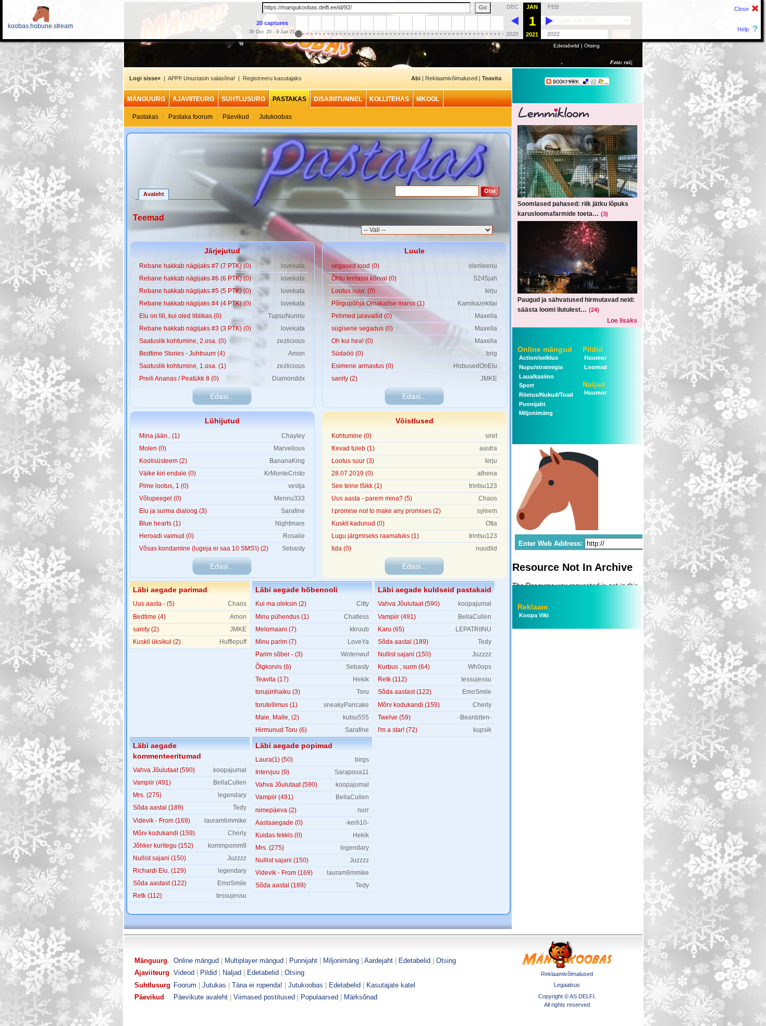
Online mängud (544, 349)
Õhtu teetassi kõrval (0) (364, 278)
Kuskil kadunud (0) (358, 523)
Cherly (482, 705)
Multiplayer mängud (254, 960)
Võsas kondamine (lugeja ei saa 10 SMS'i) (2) (203, 548)
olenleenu (482, 266)
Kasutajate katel (390, 985)
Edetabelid (566, 45)
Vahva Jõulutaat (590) (409, 603)
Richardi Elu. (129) (159, 870)
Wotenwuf (355, 654)
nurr (363, 810)
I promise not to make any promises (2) (386, 511)
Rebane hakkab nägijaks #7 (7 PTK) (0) (195, 266)
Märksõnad (360, 997)
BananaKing (287, 461)
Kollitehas (389, 99)
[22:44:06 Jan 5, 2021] (549, 20)
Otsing (592, 45)
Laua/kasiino (535, 376)
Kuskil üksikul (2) (157, 641)
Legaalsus (567, 985)
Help (743, 29)
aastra (488, 448)
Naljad (594, 384)
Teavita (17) (272, 679)
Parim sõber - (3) (279, 654)
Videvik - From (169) (161, 820)
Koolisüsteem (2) (163, 461)
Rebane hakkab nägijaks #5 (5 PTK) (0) (195, 291)
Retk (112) (392, 679)
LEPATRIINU (473, 629)
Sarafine (293, 511)
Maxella (486, 316)
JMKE (488, 378)
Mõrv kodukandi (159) (409, 705)
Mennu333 (289, 498)
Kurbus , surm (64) (404, 666)
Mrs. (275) (147, 795)
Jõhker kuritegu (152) (163, 845)
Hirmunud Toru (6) (281, 730)
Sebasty (293, 548)
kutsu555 (356, 717)
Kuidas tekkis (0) (278, 835)
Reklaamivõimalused (451, 78)
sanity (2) (344, 378)
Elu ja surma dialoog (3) (173, 511)
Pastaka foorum (190, 116)
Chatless (356, 616)
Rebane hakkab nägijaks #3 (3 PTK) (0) (195, 328)
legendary (232, 795)
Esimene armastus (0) (362, 366)
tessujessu (476, 679)
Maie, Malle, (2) (277, 717)
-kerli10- (357, 822)
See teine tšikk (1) (356, 486)
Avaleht (153, 194)
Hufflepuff (232, 641)
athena (487, 473)
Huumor (595, 358)
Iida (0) (341, 548)
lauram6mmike (225, 820)
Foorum (185, 985)
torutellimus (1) (276, 705)
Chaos (487, 498)
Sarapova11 (352, 772)
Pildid (593, 349)
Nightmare (290, 523)
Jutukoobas (275, 116)
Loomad (595, 367)
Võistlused (415, 421)
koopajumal (474, 603)
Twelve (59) (394, 717)
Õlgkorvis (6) (273, 666)
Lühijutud (222, 421)
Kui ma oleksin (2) (280, 603)
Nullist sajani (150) (404, 654)
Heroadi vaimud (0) (166, 536)
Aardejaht (378, 960)
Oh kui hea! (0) (352, 341)
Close (741, 9)
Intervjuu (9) (272, 772)
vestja (296, 486)
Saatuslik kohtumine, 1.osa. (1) (182, 366)
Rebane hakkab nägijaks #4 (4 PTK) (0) (195, 303)
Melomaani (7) (275, 629)
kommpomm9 (227, 845)
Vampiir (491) (397, 616)
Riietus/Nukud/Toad (545, 395)
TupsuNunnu (286, 316)
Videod (184, 972)
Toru (362, 691)
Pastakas (289, 99)
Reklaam (532, 607)
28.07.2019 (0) (352, 473)
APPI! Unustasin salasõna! (201, 78)
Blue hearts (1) (160, 523)
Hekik (361, 679)
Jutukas (214, 985)
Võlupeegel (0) (160, 498)
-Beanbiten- (474, 717)
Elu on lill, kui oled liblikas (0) (180, 316)
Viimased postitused (264, 997)
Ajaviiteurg (193, 99)
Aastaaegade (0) (279, 822)
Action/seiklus (537, 358)
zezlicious (291, 341)
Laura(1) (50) (274, 759)
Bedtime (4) (149, 616)
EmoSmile (476, 691)
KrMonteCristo (284, 473)
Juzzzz (481, 654)
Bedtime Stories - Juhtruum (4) (182, 353)
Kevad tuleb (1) (353, 448)
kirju (491, 291)
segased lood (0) (355, 266)
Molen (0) (152, 448)
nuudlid (486, 548)
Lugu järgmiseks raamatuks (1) (375, 536)
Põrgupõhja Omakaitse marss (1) (378, 303)
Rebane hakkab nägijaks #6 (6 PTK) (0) (195, 278)
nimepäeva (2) (275, 810)
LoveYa (358, 641)
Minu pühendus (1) (282, 616)
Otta (491, 523)
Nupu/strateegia (540, 367)
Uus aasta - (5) (154, 603)
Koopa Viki (534, 615)
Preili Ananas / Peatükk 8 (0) (179, 378)
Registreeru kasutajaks (272, 78)
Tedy (484, 641)
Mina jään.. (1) (159, 435)
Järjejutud (222, 251)
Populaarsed (319, 997)
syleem (487, 511)
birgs (362, 759)
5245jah (485, 278)
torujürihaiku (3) (277, 691)
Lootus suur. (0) (353, 291)
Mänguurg (146, 99)
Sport (525, 385)
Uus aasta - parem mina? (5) (371, 498)
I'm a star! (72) (397, 730)
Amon (296, 353)
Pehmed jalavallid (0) (361, 316)
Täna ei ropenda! (257, 985)
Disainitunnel (338, 99)
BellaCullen (474, 616)
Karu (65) (391, 629)
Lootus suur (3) (352, 461)
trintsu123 (483, 486)
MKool (427, 99)
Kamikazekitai (477, 303)
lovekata (293, 266)
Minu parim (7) (275, 641)
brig (491, 353)
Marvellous (289, 448)
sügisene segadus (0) (362, 328)
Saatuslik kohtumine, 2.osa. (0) (182, 341)
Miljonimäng (535, 413)
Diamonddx (288, 378)
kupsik (482, 730)
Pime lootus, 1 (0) (164, 486)
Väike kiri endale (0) (167, 473)
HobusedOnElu (475, 366)
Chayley (293, 435)
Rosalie (294, 536)
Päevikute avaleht (201, 997)
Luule (414, 251)
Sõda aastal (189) (403, 641)
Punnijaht (531, 404)
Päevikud (236, 116)
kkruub (359, 629)
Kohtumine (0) (351, 435)
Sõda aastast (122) (404, 691)
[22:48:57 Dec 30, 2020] (514, 20)
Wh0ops (479, 666)
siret (491, 435)
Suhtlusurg (243, 99)
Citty (362, 603)
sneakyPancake (346, 705)
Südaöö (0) (347, 353)
